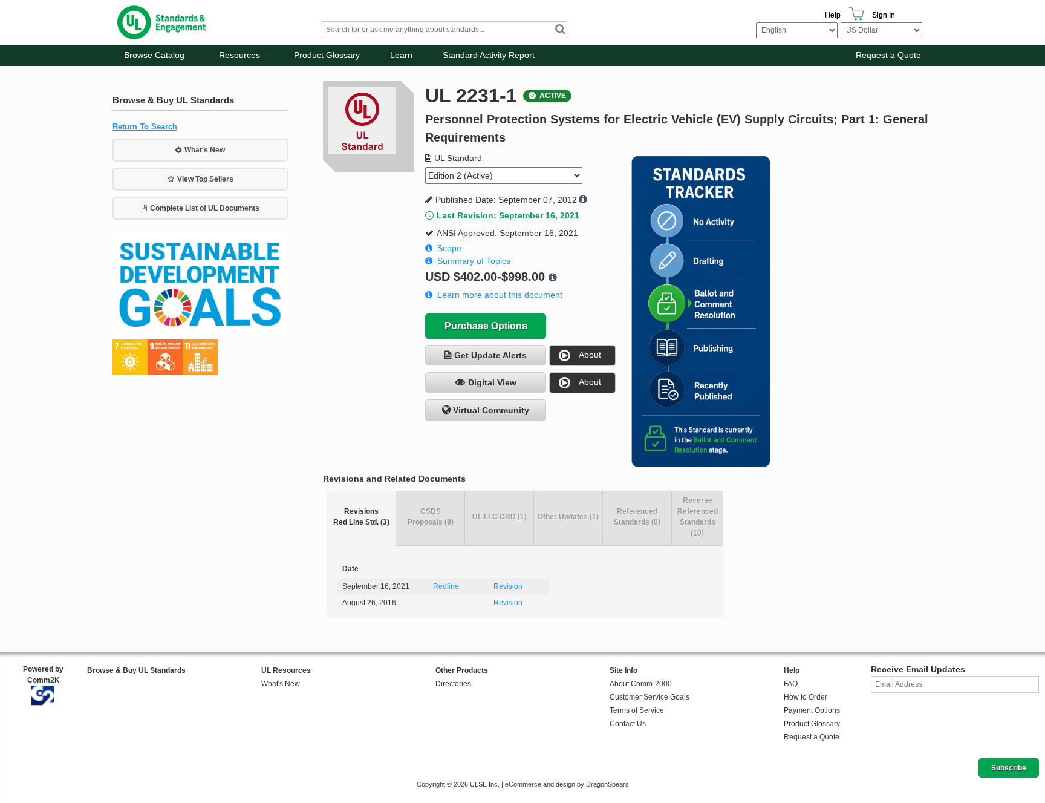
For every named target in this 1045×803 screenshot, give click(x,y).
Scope (449, 248)
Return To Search (144, 126)
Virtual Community (491, 410)
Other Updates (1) (568, 517)
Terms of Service (637, 710)
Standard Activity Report (489, 55)
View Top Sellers (205, 179)
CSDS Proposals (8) (431, 516)
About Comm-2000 (641, 684)
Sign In (883, 15)
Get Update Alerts (490, 355)
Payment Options (812, 710)
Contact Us (628, 723)
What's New (204, 150)
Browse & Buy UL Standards (136, 670)
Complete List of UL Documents (204, 208)
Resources (239, 55)
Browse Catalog (154, 55)
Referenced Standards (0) (637, 516)
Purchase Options (485, 326)
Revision (507, 586)
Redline (446, 586)
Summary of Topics (473, 261)
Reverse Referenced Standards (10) (697, 516)
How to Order (805, 697)
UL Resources (286, 670)
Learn (401, 55)
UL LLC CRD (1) (499, 517)
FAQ (791, 684)
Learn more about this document (499, 295)
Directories (453, 684)
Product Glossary (327, 55)
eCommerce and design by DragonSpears (567, 784)
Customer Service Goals (649, 697)
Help (833, 15)
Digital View (492, 382)
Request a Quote (888, 55)
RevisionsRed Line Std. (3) (361, 516)
